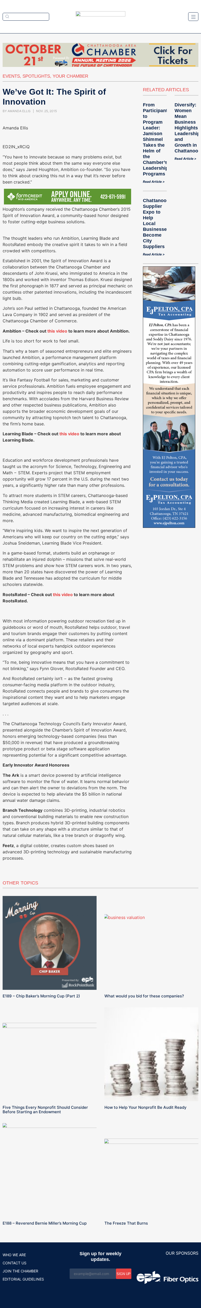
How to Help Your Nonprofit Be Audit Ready (145, 1107)
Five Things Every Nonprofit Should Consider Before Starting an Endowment (45, 1109)
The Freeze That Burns (126, 1223)
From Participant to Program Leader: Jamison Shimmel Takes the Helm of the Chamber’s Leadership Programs (155, 139)
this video (56, 331)
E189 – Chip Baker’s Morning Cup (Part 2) (41, 995)
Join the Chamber (20, 1271)
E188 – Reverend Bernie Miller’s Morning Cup (45, 1223)
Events (11, 76)
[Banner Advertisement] (169, 526)
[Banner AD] (100, 65)
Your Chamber (70, 76)
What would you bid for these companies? (144, 995)
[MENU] (193, 16)
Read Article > (154, 182)
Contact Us (14, 1263)
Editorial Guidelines (23, 1279)
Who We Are (14, 1255)
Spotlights (36, 76)
